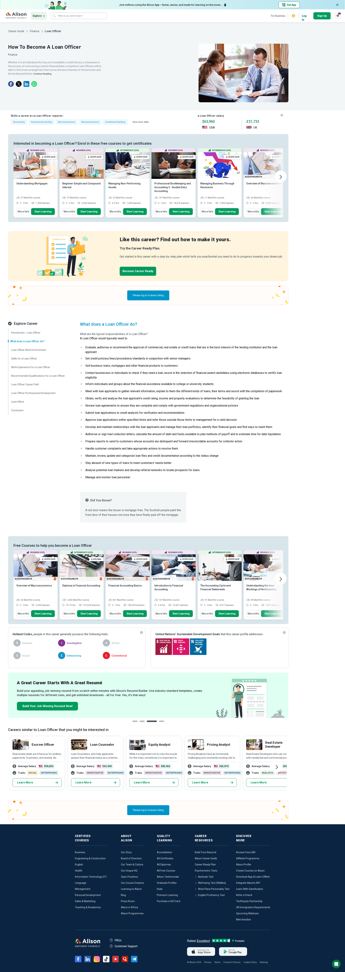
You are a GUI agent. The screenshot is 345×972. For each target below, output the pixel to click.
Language (80, 882)
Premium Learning (167, 895)
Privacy (207, 962)
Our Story (126, 852)
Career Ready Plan (205, 864)
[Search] (54, 16)
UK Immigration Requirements (253, 907)
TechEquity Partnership (249, 901)
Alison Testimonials (168, 876)
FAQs (118, 940)
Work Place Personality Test (213, 889)
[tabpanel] (148, 695)
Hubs (160, 889)
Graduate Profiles (167, 882)
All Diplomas (164, 864)
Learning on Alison (131, 889)
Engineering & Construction (90, 858)
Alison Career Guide (206, 858)
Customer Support (126, 946)
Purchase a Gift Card (168, 901)
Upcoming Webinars (247, 913)
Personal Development (88, 895)
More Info (23, 211)
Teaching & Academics (88, 907)
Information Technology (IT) (91, 876)
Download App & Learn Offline (253, 876)
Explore (37, 15)
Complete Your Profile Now (40, 706)
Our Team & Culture (132, 864)
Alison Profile (243, 864)
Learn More (25, 782)
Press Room (128, 901)
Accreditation (164, 852)
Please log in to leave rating (148, 295)
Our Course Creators (132, 882)
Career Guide (16, 31)
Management (82, 889)
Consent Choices (232, 962)
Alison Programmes (132, 913)
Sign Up (322, 15)
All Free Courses (166, 870)
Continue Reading (42, 74)
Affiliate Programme (247, 858)
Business (80, 852)
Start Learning (43, 211)
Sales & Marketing (85, 901)
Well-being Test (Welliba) (212, 882)
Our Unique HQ (129, 870)
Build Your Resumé (205, 852)
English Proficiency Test (211, 895)
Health (78, 870)
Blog (123, 895)
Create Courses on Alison (250, 870)
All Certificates (165, 858)
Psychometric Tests (206, 870)
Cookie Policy (250, 962)
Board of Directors (131, 858)
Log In (304, 16)
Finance (34, 31)
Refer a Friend (244, 895)
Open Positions (129, 876)
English (79, 864)
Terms (217, 962)
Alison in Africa (129, 907)
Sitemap (264, 962)
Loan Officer (53, 31)
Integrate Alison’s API (248, 882)
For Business (278, 15)
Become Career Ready (138, 271)
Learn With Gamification (249, 889)
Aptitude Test (205, 876)
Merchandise (243, 919)
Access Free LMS (246, 852)
